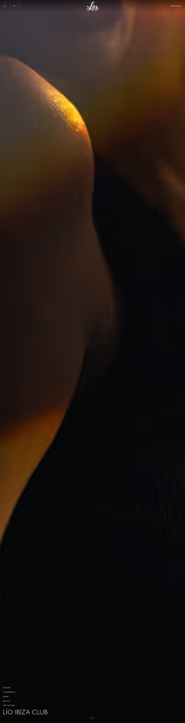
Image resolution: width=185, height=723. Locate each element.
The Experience (9, 692)
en (14, 6)
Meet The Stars (9, 705)
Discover (7, 688)
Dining (6, 696)
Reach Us (6, 701)
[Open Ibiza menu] (5, 6)
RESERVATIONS (175, 6)
